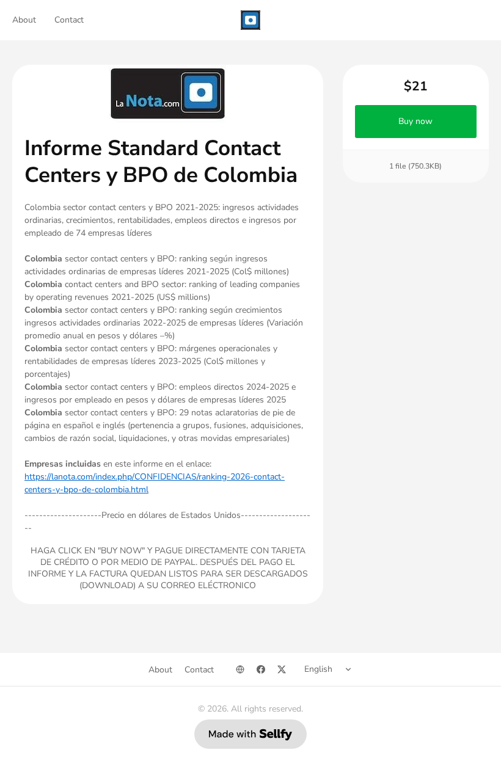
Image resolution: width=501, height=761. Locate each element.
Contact (69, 19)
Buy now (416, 121)
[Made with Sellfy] (250, 734)
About (24, 19)
